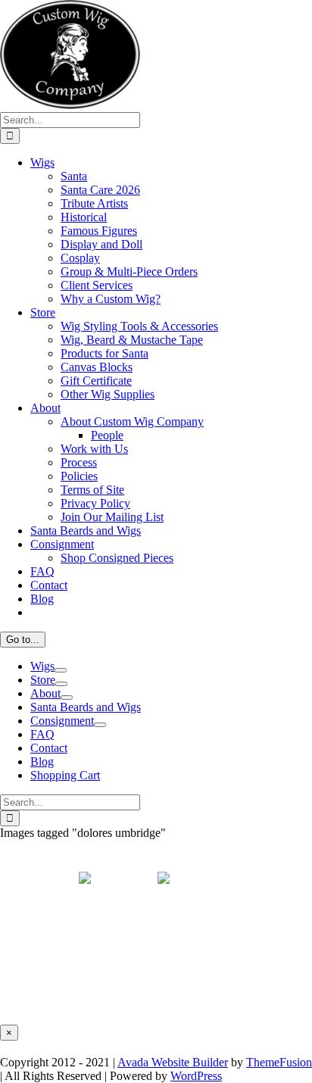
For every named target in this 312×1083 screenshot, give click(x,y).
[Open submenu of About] (67, 697)
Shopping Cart (65, 775)
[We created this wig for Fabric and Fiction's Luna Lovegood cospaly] (195, 928)
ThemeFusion (279, 1062)
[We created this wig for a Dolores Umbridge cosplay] (116, 928)
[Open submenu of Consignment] (100, 725)
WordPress (196, 1075)
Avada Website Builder (172, 1062)
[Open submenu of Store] (61, 684)
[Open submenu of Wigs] (61, 670)
